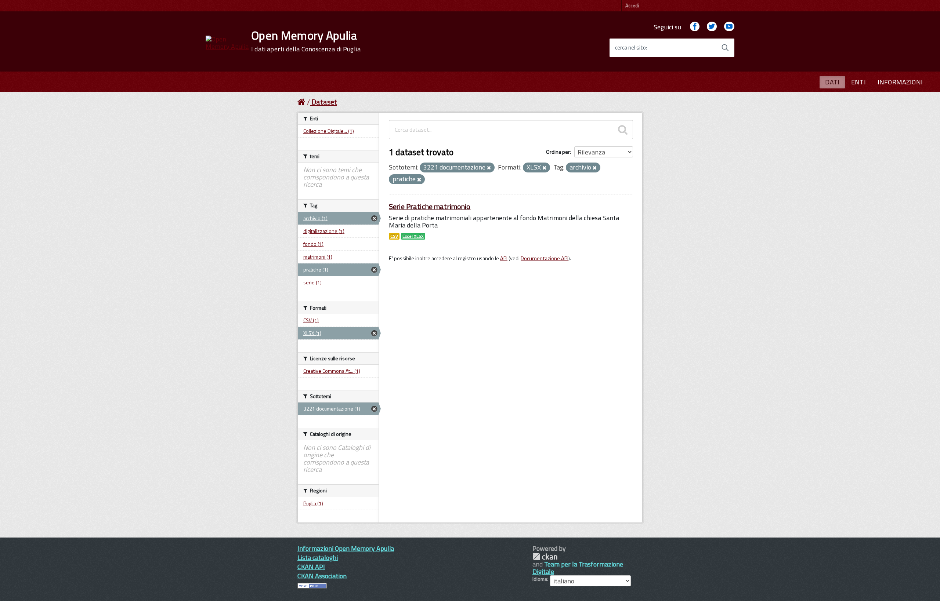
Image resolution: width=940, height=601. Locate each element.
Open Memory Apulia (306, 41)
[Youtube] (729, 27)
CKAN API (311, 567)
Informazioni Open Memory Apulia (345, 548)
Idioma (539, 579)
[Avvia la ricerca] (725, 48)
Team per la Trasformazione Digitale (577, 567)
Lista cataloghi (317, 557)
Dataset (324, 102)
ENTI (858, 82)
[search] (623, 129)
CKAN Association (322, 576)
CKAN (544, 557)
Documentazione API (544, 258)
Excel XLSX (413, 236)
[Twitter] (711, 27)
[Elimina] (489, 168)
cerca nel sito (630, 47)
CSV (394, 236)
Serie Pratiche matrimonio (430, 206)
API (503, 258)
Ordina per (558, 152)
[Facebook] (694, 27)
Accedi (632, 5)
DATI (832, 82)
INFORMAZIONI (900, 82)
